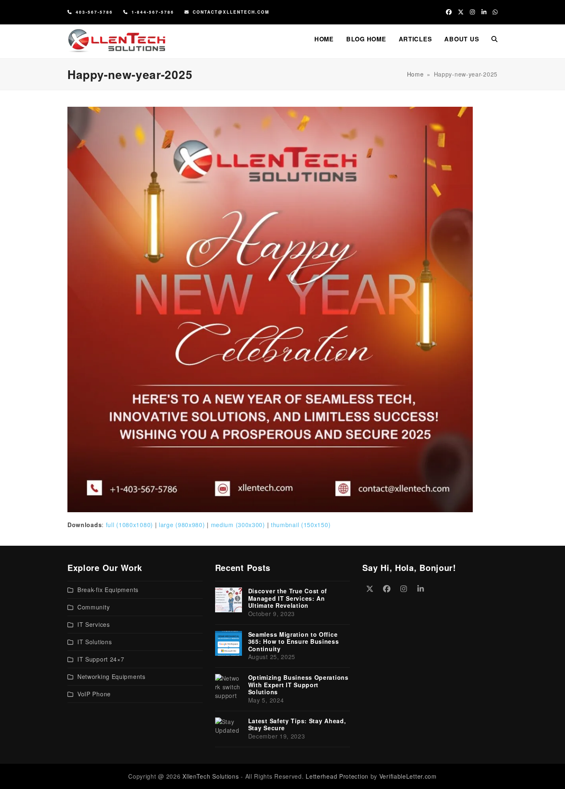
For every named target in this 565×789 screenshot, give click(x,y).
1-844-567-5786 (153, 12)
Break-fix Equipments (108, 589)
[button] (494, 39)
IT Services (93, 624)
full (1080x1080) (129, 524)
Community (93, 607)
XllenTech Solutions (210, 776)
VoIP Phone (94, 694)
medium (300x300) (238, 524)
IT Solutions (94, 642)
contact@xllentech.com (231, 12)
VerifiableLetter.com (408, 776)
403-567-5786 (94, 12)
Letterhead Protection (337, 776)
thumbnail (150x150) (300, 524)
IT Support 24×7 (100, 659)
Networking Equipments (111, 676)
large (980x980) (182, 524)
